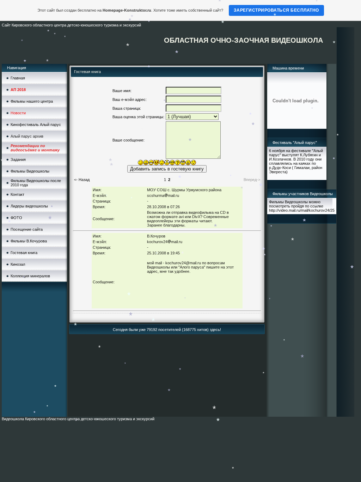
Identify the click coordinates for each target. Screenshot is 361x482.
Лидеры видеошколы (29, 206)
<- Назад (82, 179)
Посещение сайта (27, 229)
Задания (18, 159)
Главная (18, 78)
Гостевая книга (24, 253)
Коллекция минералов (30, 276)
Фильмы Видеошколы (30, 171)
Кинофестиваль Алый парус (36, 124)
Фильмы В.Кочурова (29, 241)
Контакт (17, 194)
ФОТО (16, 218)
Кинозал (18, 264)
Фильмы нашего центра (32, 101)
